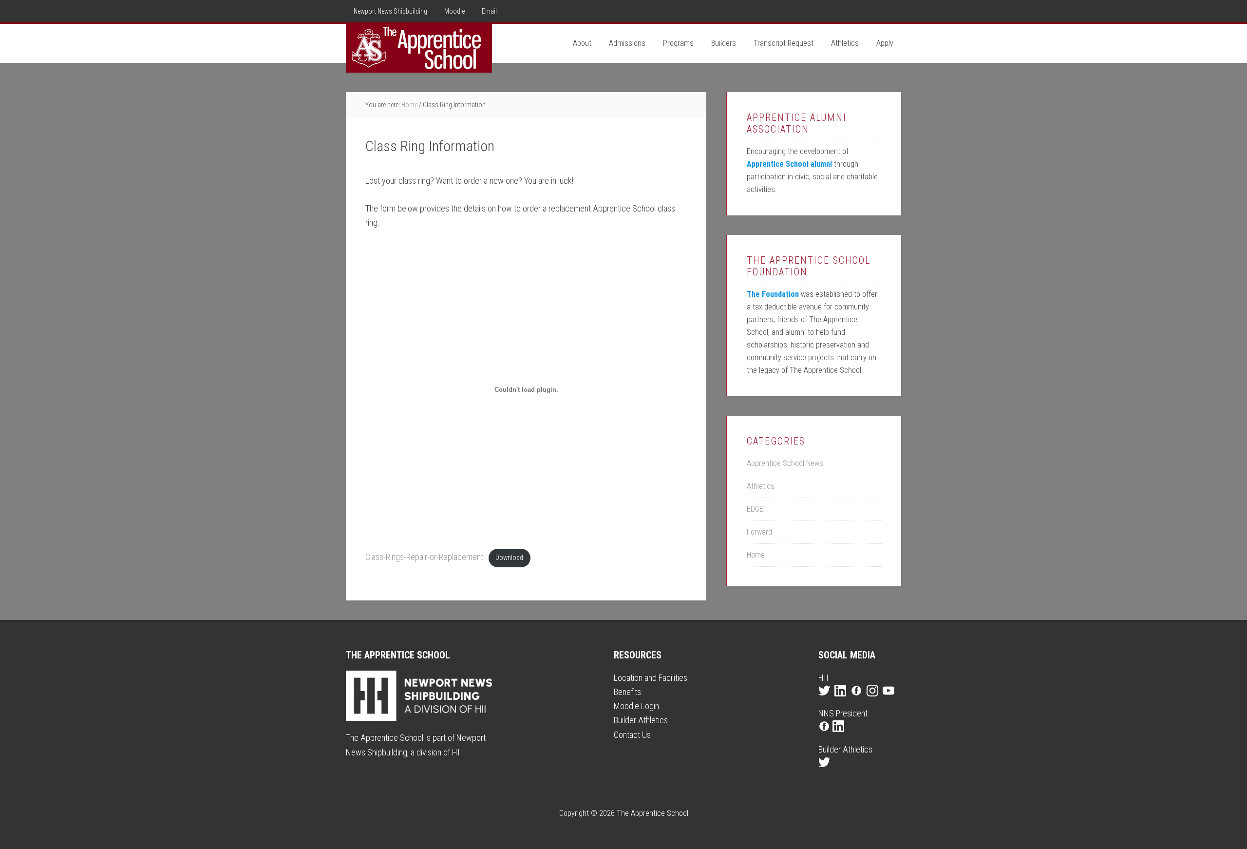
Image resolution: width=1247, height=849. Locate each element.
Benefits (627, 692)
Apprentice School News (785, 463)
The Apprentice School (419, 48)
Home (756, 555)
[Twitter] (825, 699)
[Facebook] (857, 699)
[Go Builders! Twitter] (825, 771)
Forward (759, 532)
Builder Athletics (641, 720)
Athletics (761, 486)
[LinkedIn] (841, 699)
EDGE (755, 509)
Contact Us (632, 735)
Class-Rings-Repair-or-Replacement (424, 557)
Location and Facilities (650, 678)
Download (509, 558)
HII (457, 752)
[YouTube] (890, 699)
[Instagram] (874, 699)
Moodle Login (636, 706)
